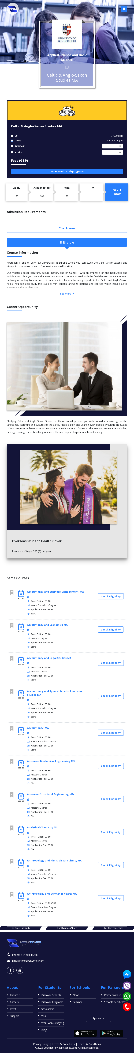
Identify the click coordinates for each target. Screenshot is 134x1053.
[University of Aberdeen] (67, 34)
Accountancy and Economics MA (47, 624)
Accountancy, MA (38, 728)
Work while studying (52, 1023)
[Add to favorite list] (11, 592)
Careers (14, 1002)
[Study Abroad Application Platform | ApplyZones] (13, 8)
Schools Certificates (115, 1002)
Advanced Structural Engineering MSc (51, 794)
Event (13, 1009)
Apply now (98, 1018)
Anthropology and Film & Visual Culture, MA (54, 860)
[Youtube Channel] (19, 970)
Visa (43, 1016)
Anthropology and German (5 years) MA (52, 893)
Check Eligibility (111, 596)
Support (14, 1016)
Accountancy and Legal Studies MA (49, 658)
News (76, 995)
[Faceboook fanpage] (10, 970)
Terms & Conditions (63, 1044)
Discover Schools (51, 995)
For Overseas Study (20, 928)
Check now (67, 228)
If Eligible (67, 242)
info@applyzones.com (31, 960)
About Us (15, 995)
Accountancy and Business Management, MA (55, 591)
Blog (44, 1030)
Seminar (77, 1002)
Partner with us (112, 995)
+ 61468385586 (29, 955)
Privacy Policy (41, 1044)
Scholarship (47, 1009)
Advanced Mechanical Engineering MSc (51, 761)
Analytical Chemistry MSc (43, 827)
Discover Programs (52, 1002)
